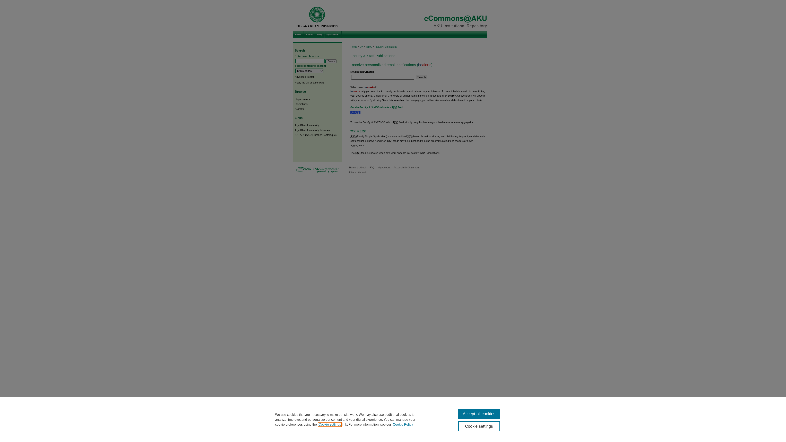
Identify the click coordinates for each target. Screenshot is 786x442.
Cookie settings (329, 424)
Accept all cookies (479, 414)
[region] (393, 419)
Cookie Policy (403, 424)
